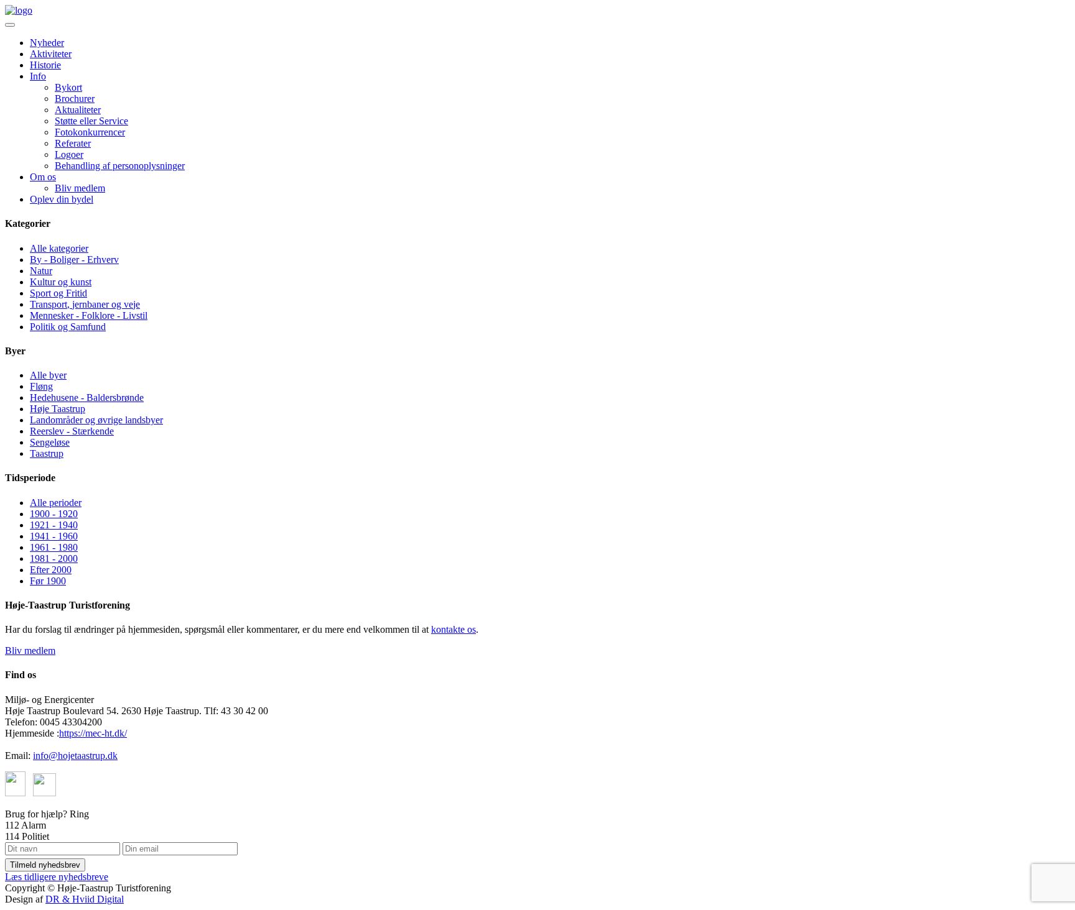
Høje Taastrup (57, 408)
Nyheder (47, 42)
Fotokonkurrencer (90, 132)
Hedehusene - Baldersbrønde (87, 397)
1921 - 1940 (54, 525)
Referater (73, 143)
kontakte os (453, 629)
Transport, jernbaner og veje (85, 304)
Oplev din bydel (61, 199)
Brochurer (75, 98)
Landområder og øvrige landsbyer (96, 420)
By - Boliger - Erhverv (74, 259)
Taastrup (46, 453)
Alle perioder (55, 502)
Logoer (69, 154)
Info (38, 76)
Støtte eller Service (91, 121)
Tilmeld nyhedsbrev (45, 865)
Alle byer (48, 375)
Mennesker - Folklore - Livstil (88, 315)
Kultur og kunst (60, 282)
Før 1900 (48, 581)
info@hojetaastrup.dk (75, 755)
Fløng (41, 386)
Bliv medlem (80, 188)
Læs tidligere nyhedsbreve (56, 876)
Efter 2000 (51, 569)
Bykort (68, 87)
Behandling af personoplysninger (120, 165)
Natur (41, 270)
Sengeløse (50, 442)
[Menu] (10, 25)
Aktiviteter (51, 53)
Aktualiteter (78, 109)
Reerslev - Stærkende (72, 431)
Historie (45, 65)
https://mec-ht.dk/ (93, 733)
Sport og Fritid (58, 293)
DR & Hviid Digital (84, 899)
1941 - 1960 (54, 536)
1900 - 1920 (54, 513)
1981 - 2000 (54, 558)
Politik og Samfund (68, 326)
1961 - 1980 (54, 547)
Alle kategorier (59, 248)
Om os (43, 177)
